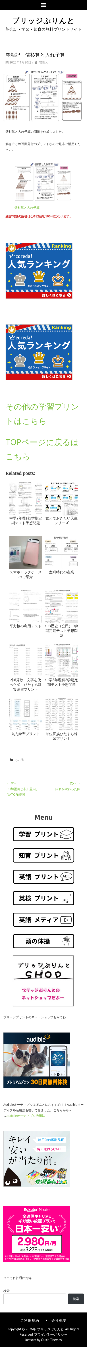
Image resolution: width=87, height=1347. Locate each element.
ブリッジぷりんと (43, 20)
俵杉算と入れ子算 (26, 207)
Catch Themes (51, 1340)
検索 (6, 1291)
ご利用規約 (29, 1320)
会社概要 (59, 1320)
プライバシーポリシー (51, 1334)
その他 (19, 760)
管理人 (43, 62)
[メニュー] (43, 5)
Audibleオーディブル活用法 (25, 1116)
